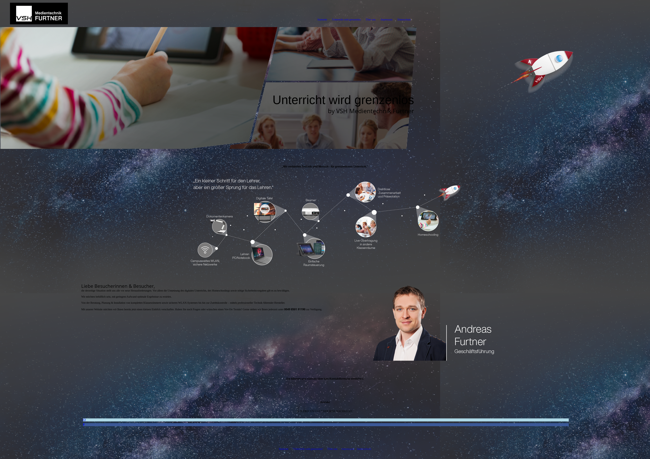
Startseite (322, 19)
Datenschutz (404, 19)
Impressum (386, 19)
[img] (39, 13)
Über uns (371, 19)
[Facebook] (83, 424)
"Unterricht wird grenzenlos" (307, 448)
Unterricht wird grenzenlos (346, 19)
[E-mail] (84, 419)
